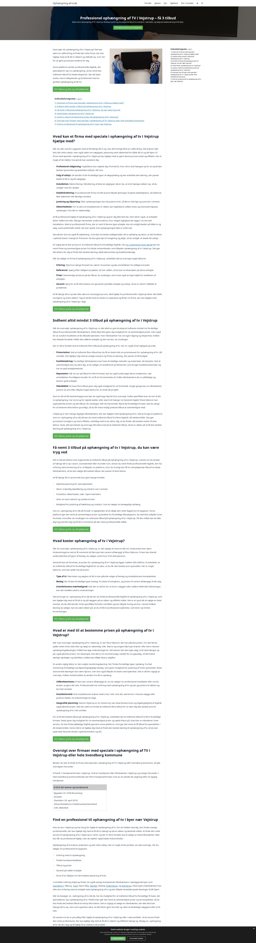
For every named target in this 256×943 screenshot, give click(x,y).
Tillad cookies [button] (118, 938)
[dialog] (128, 934)
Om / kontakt (187, 3)
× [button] (253, 928)
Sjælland (174, 3)
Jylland (157, 3)
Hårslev (93, 885)
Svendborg (58, 885)
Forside (147, 3)
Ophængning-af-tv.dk (65, 3)
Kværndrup (112, 885)
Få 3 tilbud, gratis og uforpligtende (128, 28)
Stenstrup (126, 885)
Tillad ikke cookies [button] (136, 938)
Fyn (165, 3)
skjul (79, 99)
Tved (75, 885)
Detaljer (149, 934)
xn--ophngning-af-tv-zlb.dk (139, 244)
